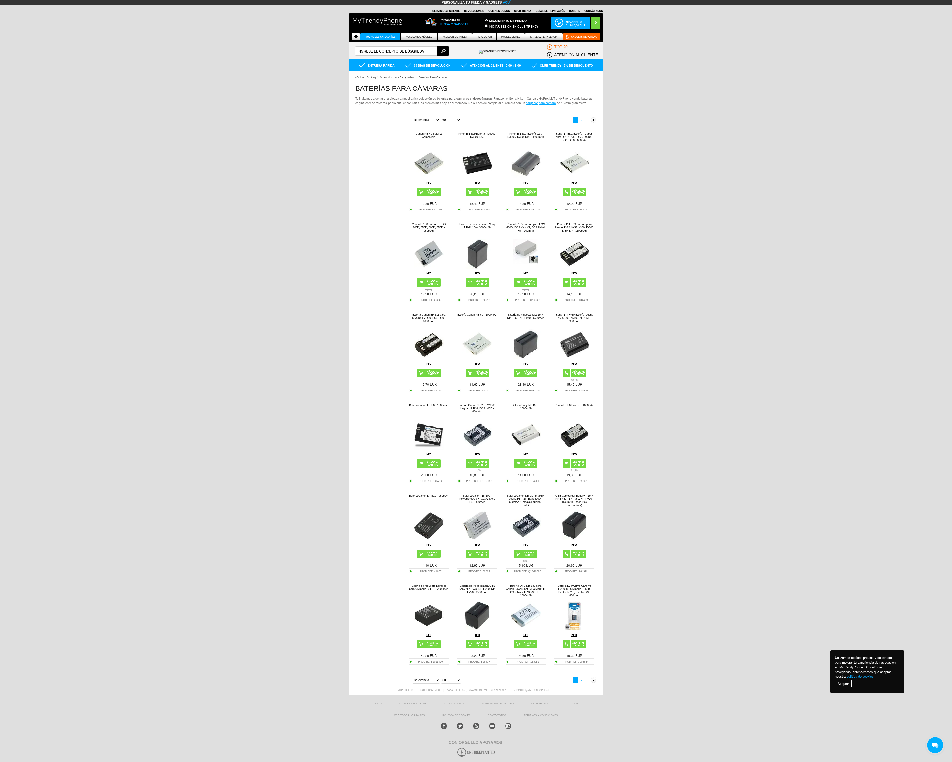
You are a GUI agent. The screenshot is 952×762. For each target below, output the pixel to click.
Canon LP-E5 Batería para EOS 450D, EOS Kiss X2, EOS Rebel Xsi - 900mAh (525, 227)
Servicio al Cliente (446, 11)
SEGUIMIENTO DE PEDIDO (498, 703)
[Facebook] (444, 726)
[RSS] (476, 726)
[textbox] (402, 51)
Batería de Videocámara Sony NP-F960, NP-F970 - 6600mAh (525, 316)
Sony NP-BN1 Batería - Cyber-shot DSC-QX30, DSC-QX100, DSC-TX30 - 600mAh (574, 137)
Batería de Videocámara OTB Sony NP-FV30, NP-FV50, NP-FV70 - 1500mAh (477, 589)
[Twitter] (460, 726)
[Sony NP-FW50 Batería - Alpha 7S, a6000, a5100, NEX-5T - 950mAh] (574, 357)
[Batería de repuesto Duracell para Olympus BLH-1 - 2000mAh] (429, 629)
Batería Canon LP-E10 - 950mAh (428, 495)
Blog (574, 703)
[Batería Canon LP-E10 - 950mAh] (429, 538)
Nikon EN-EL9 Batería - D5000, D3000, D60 (477, 135)
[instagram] (508, 726)
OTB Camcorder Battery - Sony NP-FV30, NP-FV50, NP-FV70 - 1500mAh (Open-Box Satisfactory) (574, 500)
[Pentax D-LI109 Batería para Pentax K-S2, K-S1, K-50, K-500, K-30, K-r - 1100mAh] (574, 267)
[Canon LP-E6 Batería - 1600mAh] (574, 448)
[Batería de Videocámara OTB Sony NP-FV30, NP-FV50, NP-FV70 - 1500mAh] (477, 629)
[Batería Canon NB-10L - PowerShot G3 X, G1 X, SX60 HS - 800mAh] (477, 538)
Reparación (484, 37)
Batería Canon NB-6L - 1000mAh (477, 314)
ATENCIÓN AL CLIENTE (413, 703)
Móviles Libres (510, 37)
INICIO (378, 703)
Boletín (574, 11)
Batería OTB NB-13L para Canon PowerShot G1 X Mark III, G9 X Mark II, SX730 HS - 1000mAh (525, 590)
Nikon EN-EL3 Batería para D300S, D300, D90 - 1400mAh (525, 135)
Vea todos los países (409, 715)
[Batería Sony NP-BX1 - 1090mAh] (526, 448)
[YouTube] (492, 726)
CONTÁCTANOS (593, 11)
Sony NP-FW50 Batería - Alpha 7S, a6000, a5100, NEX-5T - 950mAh (574, 317)
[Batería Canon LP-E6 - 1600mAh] (429, 448)
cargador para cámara (541, 103)
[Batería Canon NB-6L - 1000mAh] (477, 357)
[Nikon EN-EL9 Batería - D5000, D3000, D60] (477, 177)
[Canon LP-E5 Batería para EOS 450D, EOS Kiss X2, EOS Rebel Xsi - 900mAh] (525, 262)
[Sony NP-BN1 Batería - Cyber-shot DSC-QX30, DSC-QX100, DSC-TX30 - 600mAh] (574, 177)
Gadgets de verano (584, 37)
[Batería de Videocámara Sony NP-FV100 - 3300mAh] (477, 267)
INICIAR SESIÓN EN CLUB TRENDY (513, 26)
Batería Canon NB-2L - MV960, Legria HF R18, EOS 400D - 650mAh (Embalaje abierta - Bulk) (525, 500)
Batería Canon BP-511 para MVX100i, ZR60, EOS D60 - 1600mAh (429, 317)
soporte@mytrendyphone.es (533, 690)
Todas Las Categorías (380, 37)
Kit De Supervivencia (543, 37)
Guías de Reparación (550, 11)
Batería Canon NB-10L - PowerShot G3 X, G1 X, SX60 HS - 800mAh (477, 498)
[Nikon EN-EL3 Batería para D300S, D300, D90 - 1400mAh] (526, 177)
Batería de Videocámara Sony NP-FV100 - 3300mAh (477, 226)
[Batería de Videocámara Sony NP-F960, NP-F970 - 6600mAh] (526, 357)
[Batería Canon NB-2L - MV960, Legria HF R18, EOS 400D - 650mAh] (477, 448)
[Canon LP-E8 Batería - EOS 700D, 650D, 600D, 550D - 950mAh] (429, 267)
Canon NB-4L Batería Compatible (429, 135)
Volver (361, 77)
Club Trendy (523, 11)
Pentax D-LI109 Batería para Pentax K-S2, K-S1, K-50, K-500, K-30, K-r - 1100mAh (574, 227)
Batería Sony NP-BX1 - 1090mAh (526, 407)
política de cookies (860, 676)
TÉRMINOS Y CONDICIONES (541, 715)
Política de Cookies (456, 715)
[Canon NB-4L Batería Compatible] (429, 177)
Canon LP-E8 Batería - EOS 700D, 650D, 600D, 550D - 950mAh (429, 227)
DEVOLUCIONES (474, 11)
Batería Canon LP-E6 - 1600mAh (428, 405)
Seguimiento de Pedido (508, 20)
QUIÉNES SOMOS (499, 11)
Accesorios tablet (455, 37)
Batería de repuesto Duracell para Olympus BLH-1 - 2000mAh (428, 587)
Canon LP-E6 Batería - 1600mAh (574, 405)
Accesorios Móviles (419, 37)
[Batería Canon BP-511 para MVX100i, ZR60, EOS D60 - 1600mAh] (429, 357)
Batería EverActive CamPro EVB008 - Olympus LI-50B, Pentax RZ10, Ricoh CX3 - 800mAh (574, 590)
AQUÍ (507, 2)
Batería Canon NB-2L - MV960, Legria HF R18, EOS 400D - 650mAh (477, 408)
